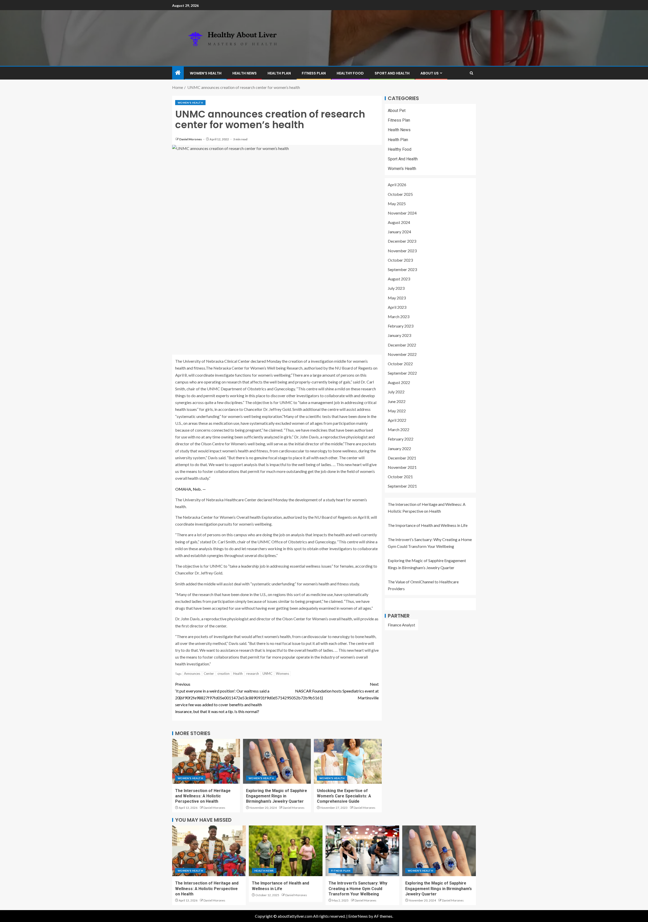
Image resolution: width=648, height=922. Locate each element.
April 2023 (397, 307)
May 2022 (397, 410)
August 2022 (399, 382)
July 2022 (396, 392)
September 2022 (402, 373)
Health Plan (279, 73)
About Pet (397, 110)
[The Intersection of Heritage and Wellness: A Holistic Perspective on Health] (206, 761)
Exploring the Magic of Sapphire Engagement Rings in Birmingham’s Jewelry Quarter (276, 796)
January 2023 (399, 335)
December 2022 (402, 344)
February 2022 (400, 439)
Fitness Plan (314, 73)
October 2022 (400, 363)
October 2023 (400, 260)
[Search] (471, 73)
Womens (282, 673)
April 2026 (397, 184)
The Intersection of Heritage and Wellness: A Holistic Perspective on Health (203, 796)
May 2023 (397, 297)
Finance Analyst (401, 624)
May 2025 (397, 203)
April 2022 (397, 420)
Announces (192, 673)
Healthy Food (350, 73)
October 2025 (400, 194)
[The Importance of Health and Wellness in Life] (285, 850)
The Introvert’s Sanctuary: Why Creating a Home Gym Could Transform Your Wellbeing (358, 888)
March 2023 (398, 316)
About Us (429, 73)
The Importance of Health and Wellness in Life (428, 525)
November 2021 (402, 467)
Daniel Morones (190, 139)
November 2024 (402, 212)
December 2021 (402, 457)
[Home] (178, 72)
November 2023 (402, 250)
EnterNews (358, 916)
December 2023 (402, 241)
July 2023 (396, 288)
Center (209, 673)
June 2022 (397, 401)
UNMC (267, 673)
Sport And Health (392, 73)
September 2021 (402, 486)
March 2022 (398, 429)
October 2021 (400, 476)
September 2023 (402, 269)
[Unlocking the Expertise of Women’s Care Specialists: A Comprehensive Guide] (348, 761)
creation (223, 673)
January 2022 (399, 448)
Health (238, 673)
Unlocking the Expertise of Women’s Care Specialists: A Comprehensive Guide (344, 796)
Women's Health (190, 102)
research (252, 673)
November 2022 (402, 354)
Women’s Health (205, 73)
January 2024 (399, 231)
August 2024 (399, 222)
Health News (244, 73)
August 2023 (399, 278)
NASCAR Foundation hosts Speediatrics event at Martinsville (337, 691)
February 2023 (400, 325)
